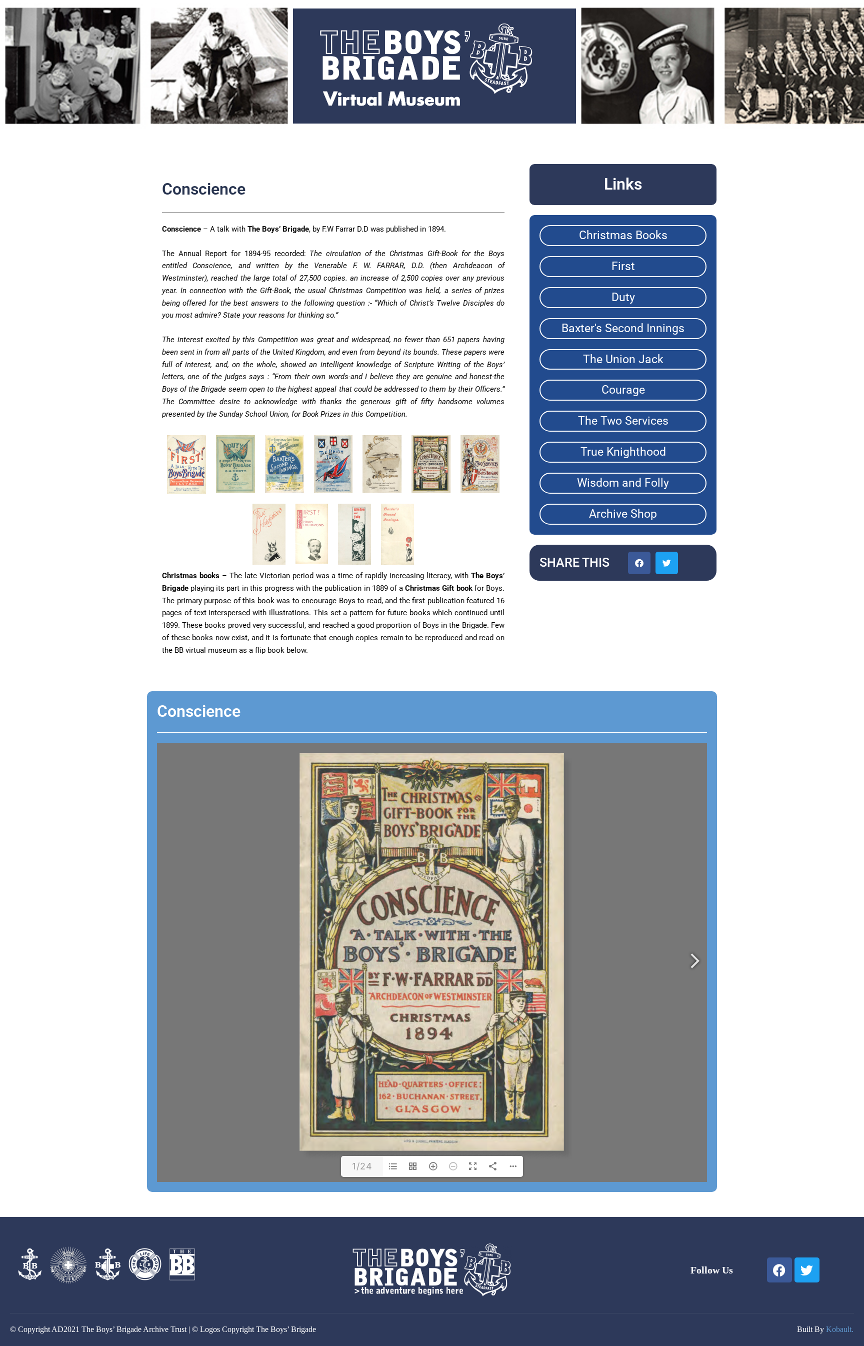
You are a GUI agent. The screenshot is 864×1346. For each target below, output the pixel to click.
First (623, 266)
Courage (623, 390)
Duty (623, 297)
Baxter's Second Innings (623, 328)
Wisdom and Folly (623, 483)
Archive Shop (623, 514)
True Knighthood (623, 452)
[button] (639, 563)
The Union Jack (623, 359)
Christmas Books (623, 235)
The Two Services (623, 421)
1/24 (362, 1166)
